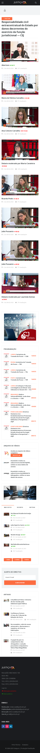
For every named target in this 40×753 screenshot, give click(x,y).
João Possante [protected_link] (10, 231)
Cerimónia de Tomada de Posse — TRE (21, 363)
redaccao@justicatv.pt (18, 707)
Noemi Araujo (15, 535)
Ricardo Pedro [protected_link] (10, 198)
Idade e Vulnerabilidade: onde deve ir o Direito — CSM (20, 396)
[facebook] (3, 726)
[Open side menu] (3, 3)
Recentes (20, 507)
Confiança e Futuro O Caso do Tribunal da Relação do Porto (18, 615)
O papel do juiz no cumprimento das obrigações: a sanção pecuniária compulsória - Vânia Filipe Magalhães (19, 644)
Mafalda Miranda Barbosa (20, 544)
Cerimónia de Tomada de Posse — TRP (19, 379)
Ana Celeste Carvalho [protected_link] (14, 131)
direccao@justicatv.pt (17, 712)
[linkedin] (10, 726)
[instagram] (7, 726)
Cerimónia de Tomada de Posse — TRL (19, 371)
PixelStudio (31, 748)
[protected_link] (20, 84)
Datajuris (17, 748)
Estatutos (25, 745)
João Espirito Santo (18, 525)
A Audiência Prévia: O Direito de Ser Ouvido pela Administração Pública (21, 602)
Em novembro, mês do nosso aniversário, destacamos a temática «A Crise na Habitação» (21, 627)
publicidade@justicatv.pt (20, 709)
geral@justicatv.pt (13, 714)
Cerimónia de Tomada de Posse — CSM (19, 355)
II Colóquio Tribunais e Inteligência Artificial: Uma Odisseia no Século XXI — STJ (21, 388)
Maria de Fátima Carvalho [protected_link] (15, 98)
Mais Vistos (8, 507)
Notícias (32, 507)
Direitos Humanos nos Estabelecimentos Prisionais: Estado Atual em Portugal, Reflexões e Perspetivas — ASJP (21, 417)
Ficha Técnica (16, 745)
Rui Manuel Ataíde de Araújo (21, 513)
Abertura (8, 65)
